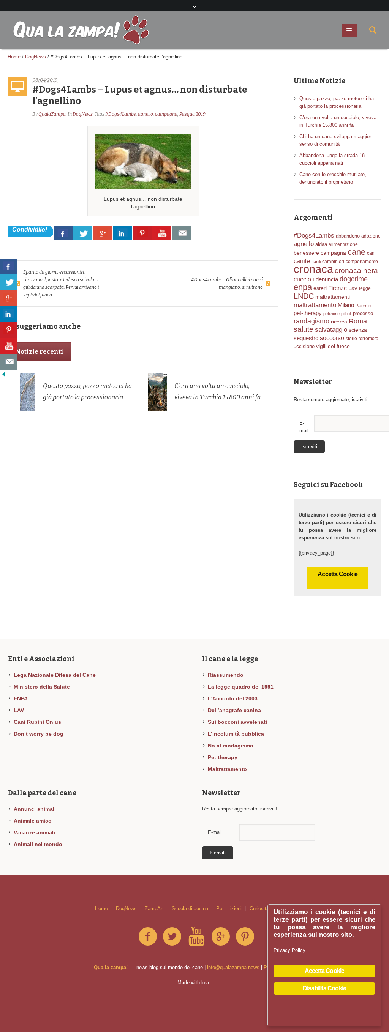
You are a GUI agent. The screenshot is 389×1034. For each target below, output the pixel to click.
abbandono (348, 236)
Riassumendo (226, 675)
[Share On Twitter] (82, 233)
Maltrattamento (227, 769)
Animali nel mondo (38, 844)
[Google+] (220, 936)
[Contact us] (181, 233)
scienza (358, 330)
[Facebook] (147, 936)
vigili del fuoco (333, 346)
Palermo (363, 305)
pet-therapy (308, 313)
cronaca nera (356, 270)
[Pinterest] (245, 936)
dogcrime (354, 279)
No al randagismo (230, 745)
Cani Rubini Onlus (37, 722)
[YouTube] (196, 936)
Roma (358, 321)
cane (356, 252)
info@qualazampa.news (233, 967)
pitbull (346, 313)
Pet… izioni (229, 908)
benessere (306, 253)
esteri (320, 288)
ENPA (21, 698)
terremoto (368, 338)
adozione (371, 236)
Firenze (337, 288)
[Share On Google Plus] (102, 233)
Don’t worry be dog (38, 734)
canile (302, 260)
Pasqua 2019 (192, 114)
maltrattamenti (332, 297)
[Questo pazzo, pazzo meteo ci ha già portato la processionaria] (27, 391)
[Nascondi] (4, 374)
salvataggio (331, 329)
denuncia (327, 279)
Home (14, 57)
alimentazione (343, 244)
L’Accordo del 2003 (233, 698)
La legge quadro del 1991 (241, 687)
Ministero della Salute (42, 687)
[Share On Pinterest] (142, 233)
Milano (346, 305)
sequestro (306, 338)
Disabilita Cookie (324, 988)
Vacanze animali (34, 832)
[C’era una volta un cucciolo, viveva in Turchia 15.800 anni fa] (157, 391)
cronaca (313, 269)
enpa (303, 287)
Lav (352, 288)
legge (365, 288)
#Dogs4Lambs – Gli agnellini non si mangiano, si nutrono (227, 283)
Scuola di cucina (190, 908)
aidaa (321, 244)
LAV (19, 710)
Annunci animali (35, 809)
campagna (166, 114)
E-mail (215, 832)
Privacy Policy (289, 950)
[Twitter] (172, 936)
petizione (331, 313)
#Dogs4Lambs (120, 114)
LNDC (304, 296)
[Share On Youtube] (161, 233)
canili (316, 261)
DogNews (35, 57)
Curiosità (259, 908)
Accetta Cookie (337, 574)
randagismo (311, 321)
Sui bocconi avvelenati (237, 722)
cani (371, 253)
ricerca (339, 321)
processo (363, 313)
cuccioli (304, 279)
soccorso (332, 337)
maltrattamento (315, 305)
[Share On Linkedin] (122, 233)
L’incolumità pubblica (236, 734)
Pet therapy (222, 757)
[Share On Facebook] (63, 233)
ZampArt (154, 908)
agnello (145, 114)
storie (351, 338)
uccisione (304, 346)
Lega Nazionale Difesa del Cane (55, 675)
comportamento (362, 261)
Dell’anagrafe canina (234, 710)
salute (303, 329)
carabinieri (333, 261)
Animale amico (33, 821)
